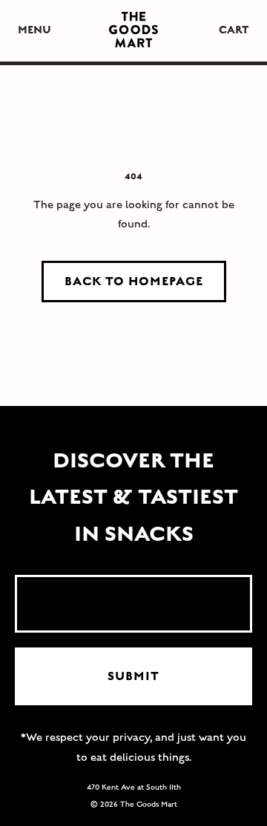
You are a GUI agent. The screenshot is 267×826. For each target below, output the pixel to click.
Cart (234, 30)
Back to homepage (134, 281)
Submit (133, 676)
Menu (34, 30)
